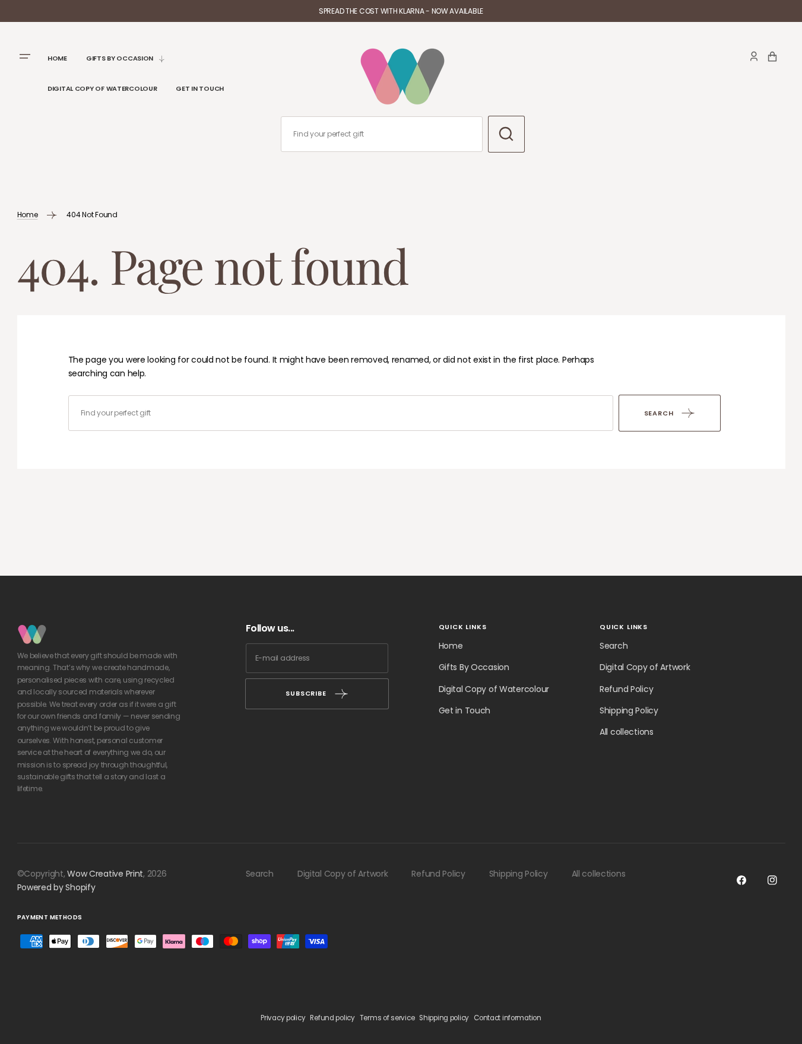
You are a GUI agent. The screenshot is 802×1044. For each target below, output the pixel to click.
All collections (627, 732)
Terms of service (387, 1018)
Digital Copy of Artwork (645, 667)
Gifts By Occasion (474, 667)
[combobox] (381, 134)
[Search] (506, 134)
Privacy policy (283, 1018)
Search (613, 646)
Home (27, 215)
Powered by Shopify (56, 887)
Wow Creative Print (105, 874)
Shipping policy (444, 1018)
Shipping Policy (629, 710)
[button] (754, 56)
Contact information (507, 1018)
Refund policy (332, 1018)
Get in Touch (465, 710)
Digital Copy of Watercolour (494, 689)
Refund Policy (626, 689)
